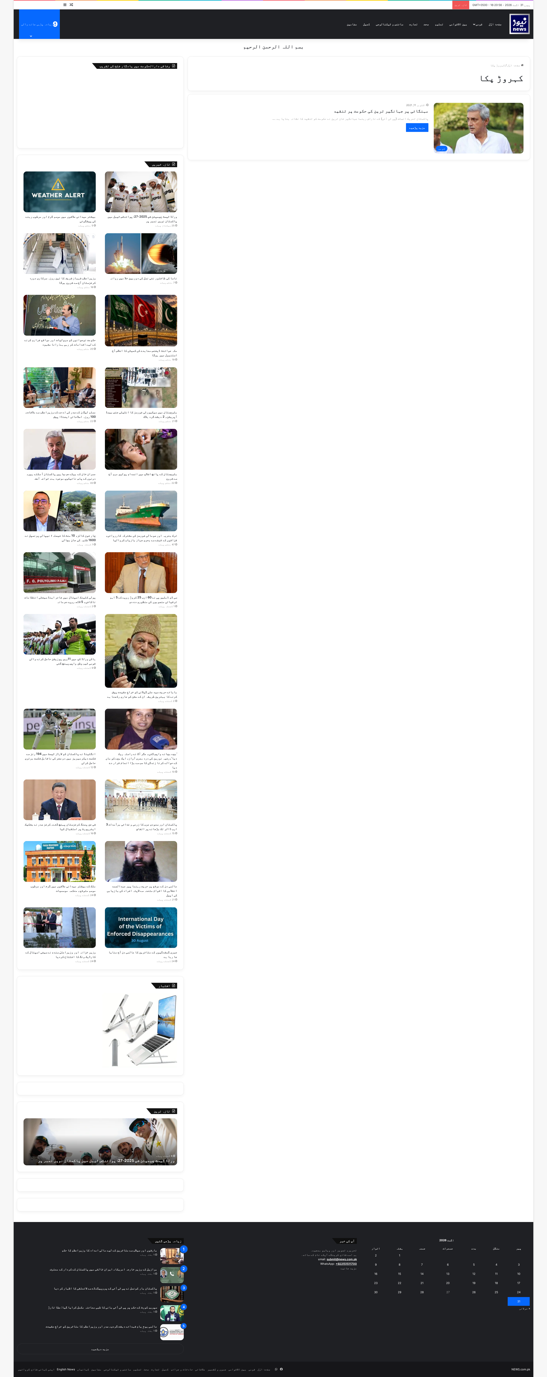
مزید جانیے (349, 1268)
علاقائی (200, 1369)
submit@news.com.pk (342, 1259)
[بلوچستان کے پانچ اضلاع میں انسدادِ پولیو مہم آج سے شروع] (141, 449)
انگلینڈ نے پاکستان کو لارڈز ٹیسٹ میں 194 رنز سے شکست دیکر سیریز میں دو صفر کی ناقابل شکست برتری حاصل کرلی (60, 758)
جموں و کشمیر (216, 1369)
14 (422, 1273)
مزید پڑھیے (417, 127)
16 (375, 1273)
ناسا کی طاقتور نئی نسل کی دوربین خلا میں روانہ (143, 278)
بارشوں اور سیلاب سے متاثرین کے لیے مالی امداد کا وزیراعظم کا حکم (109, 1250)
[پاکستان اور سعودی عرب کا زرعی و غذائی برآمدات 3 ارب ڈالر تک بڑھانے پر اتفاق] (141, 799)
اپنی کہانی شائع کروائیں (36, 1369)
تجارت (413, 24)
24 (519, 1292)
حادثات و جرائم (182, 1369)
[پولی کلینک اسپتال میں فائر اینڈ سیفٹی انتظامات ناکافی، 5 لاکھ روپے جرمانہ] (60, 572)
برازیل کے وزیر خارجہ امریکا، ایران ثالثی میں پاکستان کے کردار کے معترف (103, 1269)
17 (518, 1283)
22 (399, 1283)
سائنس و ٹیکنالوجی (389, 24)
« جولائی (524, 1308)
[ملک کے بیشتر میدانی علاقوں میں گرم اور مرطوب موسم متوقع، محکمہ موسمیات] (60, 861)
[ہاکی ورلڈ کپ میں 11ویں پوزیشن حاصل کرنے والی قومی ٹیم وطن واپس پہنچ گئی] (60, 634)
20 (448, 1283)
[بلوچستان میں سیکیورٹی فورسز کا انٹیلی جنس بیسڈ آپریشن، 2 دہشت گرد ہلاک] (141, 387)
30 (376, 1292)
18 (496, 1283)
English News (66, 1369)
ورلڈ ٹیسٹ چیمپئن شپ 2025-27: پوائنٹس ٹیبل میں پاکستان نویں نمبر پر (106, 1160)
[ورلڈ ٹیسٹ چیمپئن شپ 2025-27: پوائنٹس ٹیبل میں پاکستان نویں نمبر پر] (141, 191)
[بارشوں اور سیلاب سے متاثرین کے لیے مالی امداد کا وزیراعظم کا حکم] (172, 1256)
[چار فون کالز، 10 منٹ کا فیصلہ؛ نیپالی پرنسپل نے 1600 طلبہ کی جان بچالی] (60, 511)
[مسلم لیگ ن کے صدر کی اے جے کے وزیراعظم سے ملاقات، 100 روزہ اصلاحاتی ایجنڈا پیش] (60, 387)
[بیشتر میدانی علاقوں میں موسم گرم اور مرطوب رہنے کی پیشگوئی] (60, 191)
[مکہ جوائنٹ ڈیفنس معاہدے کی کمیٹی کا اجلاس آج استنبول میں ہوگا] (141, 320)
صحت (426, 24)
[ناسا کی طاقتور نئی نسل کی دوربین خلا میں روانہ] (141, 253)
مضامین (352, 24)
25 (496, 1292)
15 (399, 1273)
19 (473, 1283)
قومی (479, 24)
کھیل (366, 24)
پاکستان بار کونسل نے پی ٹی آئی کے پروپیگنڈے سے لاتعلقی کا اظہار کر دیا (105, 1288)
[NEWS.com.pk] (519, 24)
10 (518, 1273)
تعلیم (439, 24)
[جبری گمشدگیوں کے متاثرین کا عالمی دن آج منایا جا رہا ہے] (141, 927)
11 (496, 1273)
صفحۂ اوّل (495, 24)
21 (422, 1283)
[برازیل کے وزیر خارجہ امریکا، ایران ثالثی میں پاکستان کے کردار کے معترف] (172, 1275)
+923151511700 (346, 1263)
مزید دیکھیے (100, 1349)
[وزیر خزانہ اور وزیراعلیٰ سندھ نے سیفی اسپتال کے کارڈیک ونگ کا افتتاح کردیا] (60, 927)
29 (399, 1292)
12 (473, 1273)
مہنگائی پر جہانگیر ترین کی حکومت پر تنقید (381, 111)
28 (422, 1292)
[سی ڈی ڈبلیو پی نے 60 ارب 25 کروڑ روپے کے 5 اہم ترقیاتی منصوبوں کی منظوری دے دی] (141, 572)
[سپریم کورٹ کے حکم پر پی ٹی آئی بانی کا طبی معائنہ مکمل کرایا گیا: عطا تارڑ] (172, 1313)
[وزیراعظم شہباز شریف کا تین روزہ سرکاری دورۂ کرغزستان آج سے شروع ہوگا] (60, 253)
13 (447, 1273)
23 (376, 1283)
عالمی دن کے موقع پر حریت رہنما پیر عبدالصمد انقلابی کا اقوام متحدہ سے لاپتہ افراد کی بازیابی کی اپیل (142, 890)
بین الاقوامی (458, 24)
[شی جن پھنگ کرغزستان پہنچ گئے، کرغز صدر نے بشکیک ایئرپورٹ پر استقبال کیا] (60, 799)
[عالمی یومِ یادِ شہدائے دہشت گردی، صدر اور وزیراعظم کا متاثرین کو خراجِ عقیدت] (172, 1332)
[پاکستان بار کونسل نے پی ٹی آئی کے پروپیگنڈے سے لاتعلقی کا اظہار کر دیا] (172, 1294)
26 (474, 1292)
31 (518, 1301)
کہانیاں (83, 1369)
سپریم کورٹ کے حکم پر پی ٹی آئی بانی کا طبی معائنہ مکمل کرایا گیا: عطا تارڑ (102, 1307)
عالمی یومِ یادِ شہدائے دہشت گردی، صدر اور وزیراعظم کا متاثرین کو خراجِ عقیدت (101, 1326)
